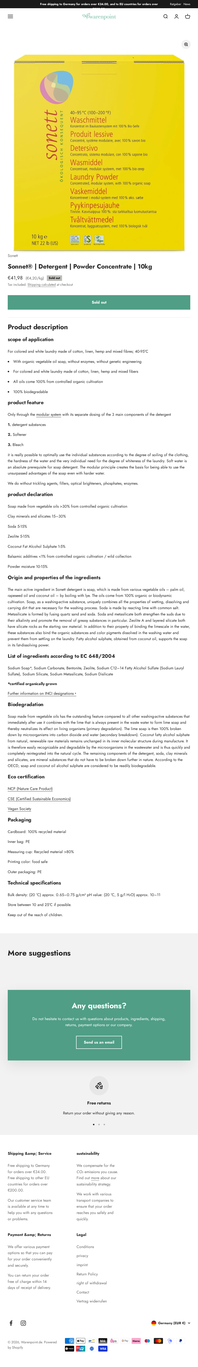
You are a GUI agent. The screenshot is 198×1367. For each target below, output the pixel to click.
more (95, 1178)
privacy (82, 1255)
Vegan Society (19, 808)
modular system (48, 414)
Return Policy (87, 1274)
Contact (83, 1292)
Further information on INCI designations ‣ (42, 693)
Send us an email (99, 1042)
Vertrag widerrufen (92, 1301)
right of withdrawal (92, 1283)
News (187, 4)
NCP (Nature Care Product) (30, 788)
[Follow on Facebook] (11, 1323)
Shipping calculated (42, 284)
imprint (82, 1265)
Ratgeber (175, 4)
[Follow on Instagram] (23, 1323)
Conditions (85, 1247)
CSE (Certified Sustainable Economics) (39, 799)
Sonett (13, 255)
